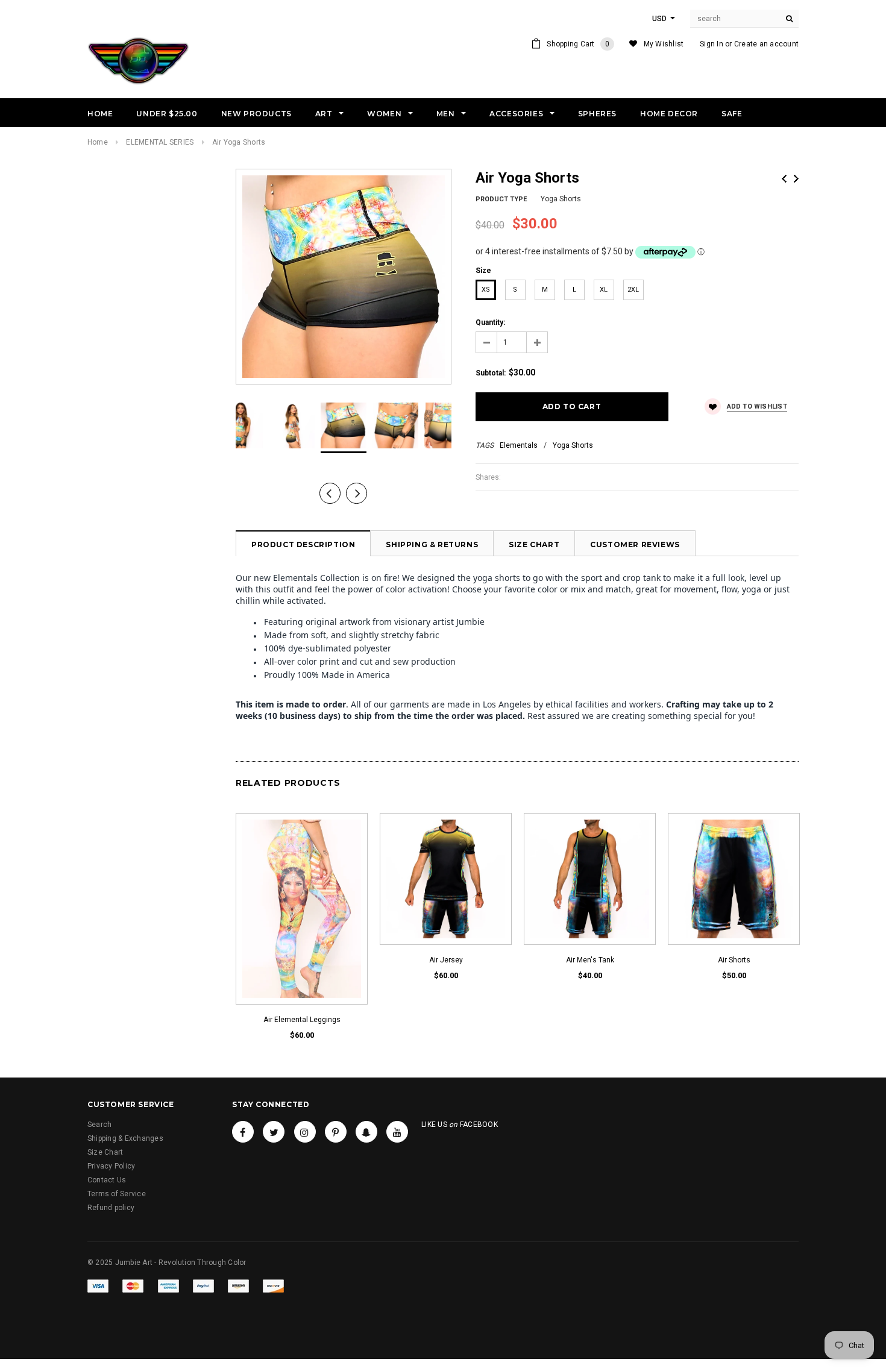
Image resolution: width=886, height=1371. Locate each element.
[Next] (356, 493)
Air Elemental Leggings (302, 1019)
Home (97, 142)
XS (486, 289)
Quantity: (490, 322)
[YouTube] (397, 1132)
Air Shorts (734, 960)
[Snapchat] (366, 1132)
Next (796, 179)
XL (604, 289)
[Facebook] (243, 1132)
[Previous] (330, 493)
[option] (343, 276)
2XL (633, 289)
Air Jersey (446, 960)
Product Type (501, 199)
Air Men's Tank (590, 960)
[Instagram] (305, 1132)
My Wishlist (664, 44)
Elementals (519, 445)
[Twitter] (273, 1132)
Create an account (766, 44)
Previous (784, 179)
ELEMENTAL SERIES (159, 142)
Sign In (711, 44)
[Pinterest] (336, 1132)
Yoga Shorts (573, 445)
